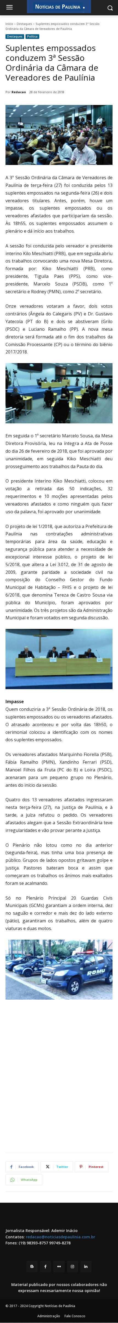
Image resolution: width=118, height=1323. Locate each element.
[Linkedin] (86, 1266)
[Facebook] (45, 1266)
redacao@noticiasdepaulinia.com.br (60, 1236)
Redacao (19, 92)
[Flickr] (59, 1266)
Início (9, 24)
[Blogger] (32, 1266)
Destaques (24, 24)
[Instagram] (72, 1266)
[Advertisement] (59, 1085)
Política (32, 36)
